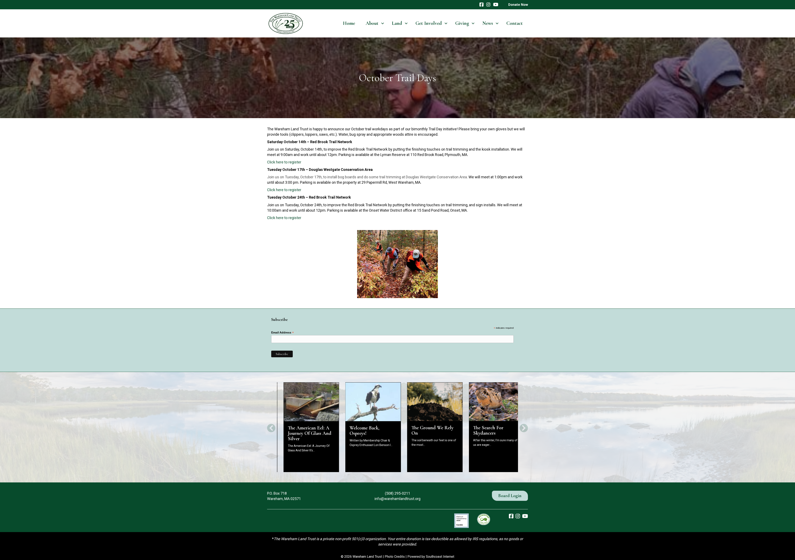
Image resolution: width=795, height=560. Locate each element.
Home (349, 23)
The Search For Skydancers (482, 430)
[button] (382, 23)
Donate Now (518, 4)
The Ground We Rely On (426, 430)
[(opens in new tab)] (461, 520)
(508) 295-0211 (397, 493)
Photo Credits (395, 557)
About (372, 23)
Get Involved (429, 23)
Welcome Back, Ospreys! (358, 430)
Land (397, 23)
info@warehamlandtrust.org (397, 498)
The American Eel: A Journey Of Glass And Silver (303, 433)
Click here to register (284, 162)
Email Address (282, 333)
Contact (514, 23)
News (487, 23)
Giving (462, 23)
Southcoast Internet (440, 557)
